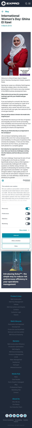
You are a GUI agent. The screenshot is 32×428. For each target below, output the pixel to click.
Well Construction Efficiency (16, 344)
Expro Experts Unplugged (16, 382)
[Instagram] (25, 415)
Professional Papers (16, 387)
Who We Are (16, 402)
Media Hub (16, 374)
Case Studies (16, 379)
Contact (16, 392)
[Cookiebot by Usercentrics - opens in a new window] (23, 180)
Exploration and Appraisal (16, 324)
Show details (23, 230)
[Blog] (21, 415)
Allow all (16, 235)
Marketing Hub (16, 390)
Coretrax (16, 309)
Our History (16, 404)
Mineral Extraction (16, 367)
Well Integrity (16, 349)
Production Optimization (16, 347)
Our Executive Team (16, 407)
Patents (16, 315)
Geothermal (16, 362)
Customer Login (16, 312)
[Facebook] (10, 415)
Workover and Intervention (16, 332)
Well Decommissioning (16, 334)
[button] (29, 3)
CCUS (16, 357)
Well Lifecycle (16, 321)
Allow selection (16, 240)
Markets (16, 341)
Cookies (25, 420)
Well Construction (16, 299)
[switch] (27, 213)
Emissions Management (16, 354)
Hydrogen (16, 365)
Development (16, 327)
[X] (7, 415)
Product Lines (16, 296)
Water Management (16, 360)
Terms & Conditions (8, 420)
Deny (16, 246)
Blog (7, 11)
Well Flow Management (16, 302)
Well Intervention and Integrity (16, 307)
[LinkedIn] (14, 415)
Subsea (16, 304)
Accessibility (18, 420)
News (16, 377)
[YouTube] (17, 415)
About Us (16, 399)
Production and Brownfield (16, 329)
